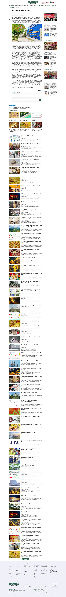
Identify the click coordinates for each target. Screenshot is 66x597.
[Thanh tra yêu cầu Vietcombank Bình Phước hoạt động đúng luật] (14, 506)
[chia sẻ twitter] (10, 13)
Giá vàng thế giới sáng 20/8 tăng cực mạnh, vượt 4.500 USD (31, 369)
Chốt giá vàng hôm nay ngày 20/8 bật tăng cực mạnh (31, 321)
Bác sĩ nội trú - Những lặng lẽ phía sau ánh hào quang (31, 144)
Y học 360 (24, 5)
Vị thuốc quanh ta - (46, 52)
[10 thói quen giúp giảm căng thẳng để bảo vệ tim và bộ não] (46, 57)
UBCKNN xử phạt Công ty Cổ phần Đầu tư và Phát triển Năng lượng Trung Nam (31, 226)
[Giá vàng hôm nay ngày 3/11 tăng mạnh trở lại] (25, 125)
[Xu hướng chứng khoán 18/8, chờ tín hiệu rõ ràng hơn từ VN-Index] (14, 474)
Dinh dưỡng (38, 5)
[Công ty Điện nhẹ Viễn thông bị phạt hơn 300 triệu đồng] (14, 443)
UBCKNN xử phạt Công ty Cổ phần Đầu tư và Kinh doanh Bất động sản (31, 194)
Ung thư (34, 573)
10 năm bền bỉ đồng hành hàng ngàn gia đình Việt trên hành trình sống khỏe (31, 329)
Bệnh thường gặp (35, 566)
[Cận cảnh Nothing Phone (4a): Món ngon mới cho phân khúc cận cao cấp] (14, 339)
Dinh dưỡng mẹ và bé (44, 565)
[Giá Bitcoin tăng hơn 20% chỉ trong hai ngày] (14, 268)
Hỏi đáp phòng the (43, 573)
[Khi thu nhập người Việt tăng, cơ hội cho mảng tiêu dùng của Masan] (14, 387)
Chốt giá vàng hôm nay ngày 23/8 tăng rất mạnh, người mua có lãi (31, 242)
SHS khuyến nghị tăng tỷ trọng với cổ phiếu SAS (31, 305)
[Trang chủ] (9, 5)
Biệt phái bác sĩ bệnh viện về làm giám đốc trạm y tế (31, 136)
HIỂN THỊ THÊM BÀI (25, 559)
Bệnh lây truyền (43, 576)
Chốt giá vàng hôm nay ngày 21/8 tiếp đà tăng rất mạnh (31, 274)
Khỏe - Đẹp (42, 5)
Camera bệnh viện (11, 576)
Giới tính (35, 5)
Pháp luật (10, 566)
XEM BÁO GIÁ (41, 589)
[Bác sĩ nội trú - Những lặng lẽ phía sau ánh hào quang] (14, 146)
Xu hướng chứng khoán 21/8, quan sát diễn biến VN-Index (31, 313)
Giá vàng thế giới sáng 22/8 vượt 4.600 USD (30, 257)
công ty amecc (27, 107)
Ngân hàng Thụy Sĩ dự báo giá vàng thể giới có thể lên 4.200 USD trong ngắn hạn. (14, 130)
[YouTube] (55, 583)
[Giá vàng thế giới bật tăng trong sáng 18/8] (14, 490)
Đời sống (51, 572)
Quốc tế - (22, 162)
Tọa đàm (17, 566)
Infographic (25, 575)
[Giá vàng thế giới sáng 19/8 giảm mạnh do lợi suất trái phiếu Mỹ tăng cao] (14, 403)
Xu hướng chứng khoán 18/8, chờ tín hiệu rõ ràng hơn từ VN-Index (31, 472)
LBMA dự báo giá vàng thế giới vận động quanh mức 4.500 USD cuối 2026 (31, 520)
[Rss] (56, 583)
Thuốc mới (17, 574)
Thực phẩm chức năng (44, 570)
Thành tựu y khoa (11, 572)
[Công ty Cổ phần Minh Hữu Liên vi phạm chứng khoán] (14, 514)
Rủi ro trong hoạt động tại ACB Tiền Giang (30, 392)
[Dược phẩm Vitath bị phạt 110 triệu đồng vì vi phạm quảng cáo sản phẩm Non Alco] (14, 292)
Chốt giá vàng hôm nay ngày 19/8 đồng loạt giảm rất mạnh (31, 377)
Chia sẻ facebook (12, 105)
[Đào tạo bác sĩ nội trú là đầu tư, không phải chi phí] (46, 87)
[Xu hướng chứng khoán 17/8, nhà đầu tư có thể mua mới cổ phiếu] (14, 530)
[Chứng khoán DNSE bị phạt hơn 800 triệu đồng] (14, 419)
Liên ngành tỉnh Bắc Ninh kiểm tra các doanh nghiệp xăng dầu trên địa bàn (30, 457)
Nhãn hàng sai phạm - (24, 291)
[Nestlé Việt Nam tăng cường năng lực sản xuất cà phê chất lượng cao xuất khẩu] (14, 212)
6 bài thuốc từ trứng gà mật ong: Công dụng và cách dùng (31, 168)
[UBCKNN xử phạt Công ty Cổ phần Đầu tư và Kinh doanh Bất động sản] (14, 196)
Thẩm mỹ (34, 577)
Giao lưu (17, 567)
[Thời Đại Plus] (52, 2)
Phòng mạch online (47, 5)
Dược (27, 5)
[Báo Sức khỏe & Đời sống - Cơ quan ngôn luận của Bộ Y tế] (33, 2)
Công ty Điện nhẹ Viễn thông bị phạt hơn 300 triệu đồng (31, 441)
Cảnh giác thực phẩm (44, 569)
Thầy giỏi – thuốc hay (26, 565)
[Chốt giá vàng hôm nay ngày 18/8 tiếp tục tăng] (14, 427)
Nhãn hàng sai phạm (19, 7)
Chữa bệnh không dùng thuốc (27, 569)
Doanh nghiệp (25, 7)
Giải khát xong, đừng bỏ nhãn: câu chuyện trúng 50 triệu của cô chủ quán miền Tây (31, 202)
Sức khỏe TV (21, 5)
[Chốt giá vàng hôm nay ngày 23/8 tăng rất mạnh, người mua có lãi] (14, 244)
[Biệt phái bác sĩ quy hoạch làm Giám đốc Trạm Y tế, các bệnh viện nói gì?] (46, 29)
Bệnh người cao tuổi (36, 565)
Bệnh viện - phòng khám (27, 566)
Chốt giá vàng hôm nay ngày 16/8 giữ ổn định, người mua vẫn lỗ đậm (30, 536)
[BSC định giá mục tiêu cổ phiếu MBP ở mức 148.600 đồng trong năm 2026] (14, 466)
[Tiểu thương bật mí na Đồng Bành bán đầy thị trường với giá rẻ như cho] (14, 451)
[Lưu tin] (10, 17)
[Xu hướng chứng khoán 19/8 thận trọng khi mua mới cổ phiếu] (14, 411)
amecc (23, 107)
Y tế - (22, 138)
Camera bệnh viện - (52, 36)
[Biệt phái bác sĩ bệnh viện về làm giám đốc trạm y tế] (14, 138)
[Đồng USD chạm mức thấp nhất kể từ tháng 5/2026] (14, 546)
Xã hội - (22, 154)
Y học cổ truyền (31, 5)
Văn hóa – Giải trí (52, 570)
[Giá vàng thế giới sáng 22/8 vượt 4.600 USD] (14, 260)
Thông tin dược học (18, 573)
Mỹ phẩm (34, 576)
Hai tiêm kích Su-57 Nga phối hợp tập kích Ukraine (30, 160)
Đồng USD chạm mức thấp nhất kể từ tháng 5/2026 (30, 544)
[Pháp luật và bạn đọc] (48, 3)
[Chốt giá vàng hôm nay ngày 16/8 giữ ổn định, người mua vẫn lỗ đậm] (14, 538)
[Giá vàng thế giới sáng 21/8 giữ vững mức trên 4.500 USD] (14, 300)
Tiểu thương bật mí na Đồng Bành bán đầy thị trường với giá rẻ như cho (30, 449)
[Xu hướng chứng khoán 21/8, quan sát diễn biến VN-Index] (14, 315)
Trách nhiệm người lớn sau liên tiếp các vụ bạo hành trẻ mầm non (53, 92)
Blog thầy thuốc (48, 69)
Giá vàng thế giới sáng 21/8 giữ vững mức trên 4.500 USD (30, 298)
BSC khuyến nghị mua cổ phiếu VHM (28, 432)
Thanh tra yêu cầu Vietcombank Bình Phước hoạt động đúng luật (31, 504)
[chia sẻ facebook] (10, 11)
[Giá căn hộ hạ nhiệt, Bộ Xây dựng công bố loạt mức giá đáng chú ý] (14, 284)
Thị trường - (23, 180)
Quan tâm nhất (14, 92)
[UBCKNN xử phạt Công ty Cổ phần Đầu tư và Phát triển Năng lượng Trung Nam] (14, 228)
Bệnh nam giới (35, 569)
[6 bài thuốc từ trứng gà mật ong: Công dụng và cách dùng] (14, 170)
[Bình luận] (10, 20)
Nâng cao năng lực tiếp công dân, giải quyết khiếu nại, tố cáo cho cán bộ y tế (50, 22)
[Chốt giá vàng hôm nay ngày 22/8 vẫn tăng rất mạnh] (14, 252)
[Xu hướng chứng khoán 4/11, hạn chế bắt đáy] (37, 115)
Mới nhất (18, 92)
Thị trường (52, 5)
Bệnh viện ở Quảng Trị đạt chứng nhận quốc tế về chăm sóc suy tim (53, 34)
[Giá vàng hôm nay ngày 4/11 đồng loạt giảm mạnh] (14, 115)
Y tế (11, 5)
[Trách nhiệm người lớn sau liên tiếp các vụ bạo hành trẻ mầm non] (46, 93)
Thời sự (13, 5)
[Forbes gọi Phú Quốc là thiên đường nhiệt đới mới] (25, 115)
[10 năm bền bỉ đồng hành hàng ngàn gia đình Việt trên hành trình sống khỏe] (14, 331)
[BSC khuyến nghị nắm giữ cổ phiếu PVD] (14, 363)
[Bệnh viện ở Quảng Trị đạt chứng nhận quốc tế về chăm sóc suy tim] (46, 34)
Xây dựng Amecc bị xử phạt (17, 107)
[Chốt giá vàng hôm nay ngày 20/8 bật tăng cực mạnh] (14, 323)
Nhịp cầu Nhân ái (52, 569)
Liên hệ (55, 585)
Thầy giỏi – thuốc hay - (24, 170)
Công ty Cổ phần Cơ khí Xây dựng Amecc (19, 108)
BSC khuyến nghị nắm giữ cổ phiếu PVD (29, 360)
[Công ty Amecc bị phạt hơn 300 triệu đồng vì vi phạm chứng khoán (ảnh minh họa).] (27, 32)
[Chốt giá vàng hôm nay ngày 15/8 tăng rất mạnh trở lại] (14, 554)
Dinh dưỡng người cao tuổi (44, 566)
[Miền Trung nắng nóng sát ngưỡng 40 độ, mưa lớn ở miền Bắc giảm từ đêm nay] (14, 154)
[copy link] (10, 15)
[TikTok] (53, 583)
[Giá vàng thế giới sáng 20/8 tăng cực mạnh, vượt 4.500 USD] (14, 371)
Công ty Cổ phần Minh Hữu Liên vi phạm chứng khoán (31, 512)
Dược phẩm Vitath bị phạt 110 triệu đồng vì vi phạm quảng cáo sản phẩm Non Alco (30, 290)
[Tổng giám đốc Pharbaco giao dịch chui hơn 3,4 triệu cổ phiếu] (14, 347)
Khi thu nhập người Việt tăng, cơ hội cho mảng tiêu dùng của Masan (30, 385)
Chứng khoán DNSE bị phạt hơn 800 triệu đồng (30, 416)
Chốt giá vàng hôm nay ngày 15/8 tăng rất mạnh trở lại (31, 552)
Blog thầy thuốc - (23, 146)
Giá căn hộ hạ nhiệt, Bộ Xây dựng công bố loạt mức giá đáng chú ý (30, 282)
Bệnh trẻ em (35, 570)
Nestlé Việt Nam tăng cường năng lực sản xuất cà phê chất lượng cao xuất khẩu (31, 210)
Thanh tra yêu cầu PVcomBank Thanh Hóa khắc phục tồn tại (31, 186)
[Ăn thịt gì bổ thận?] (50, 46)
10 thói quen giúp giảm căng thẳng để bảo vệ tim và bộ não (53, 57)
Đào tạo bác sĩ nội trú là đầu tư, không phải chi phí (53, 87)
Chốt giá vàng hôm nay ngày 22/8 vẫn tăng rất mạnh (30, 250)
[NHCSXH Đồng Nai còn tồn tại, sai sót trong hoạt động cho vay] (14, 482)
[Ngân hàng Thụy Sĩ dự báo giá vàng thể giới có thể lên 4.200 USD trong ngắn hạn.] (14, 125)
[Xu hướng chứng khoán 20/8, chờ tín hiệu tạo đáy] (14, 355)
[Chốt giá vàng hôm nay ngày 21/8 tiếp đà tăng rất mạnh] (14, 276)
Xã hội (9, 565)
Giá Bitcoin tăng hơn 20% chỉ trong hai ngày (30, 265)
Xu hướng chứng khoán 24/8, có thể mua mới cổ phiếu (31, 234)
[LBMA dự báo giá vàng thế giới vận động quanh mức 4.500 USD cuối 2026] (14, 522)
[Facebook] (54, 583)
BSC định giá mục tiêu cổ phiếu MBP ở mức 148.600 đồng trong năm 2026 (30, 464)
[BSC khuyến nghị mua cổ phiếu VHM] (14, 435)
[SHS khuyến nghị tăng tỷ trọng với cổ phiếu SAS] (14, 308)
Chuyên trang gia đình (53, 571)
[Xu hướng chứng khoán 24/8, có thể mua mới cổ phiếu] (14, 236)
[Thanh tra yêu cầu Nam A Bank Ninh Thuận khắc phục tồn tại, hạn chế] (14, 220)
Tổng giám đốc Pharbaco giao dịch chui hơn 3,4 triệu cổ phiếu (31, 345)
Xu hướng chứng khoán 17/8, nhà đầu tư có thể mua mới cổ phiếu (31, 528)
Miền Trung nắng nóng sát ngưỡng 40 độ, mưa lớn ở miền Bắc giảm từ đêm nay (31, 152)
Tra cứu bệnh (17, 5)
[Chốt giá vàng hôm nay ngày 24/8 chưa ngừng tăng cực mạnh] (14, 180)
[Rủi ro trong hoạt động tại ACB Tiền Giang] (14, 395)
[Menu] (55, 5)
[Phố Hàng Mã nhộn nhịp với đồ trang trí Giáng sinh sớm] (37, 125)
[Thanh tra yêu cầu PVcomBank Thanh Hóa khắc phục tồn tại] (14, 188)
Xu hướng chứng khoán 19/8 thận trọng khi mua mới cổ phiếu (31, 409)
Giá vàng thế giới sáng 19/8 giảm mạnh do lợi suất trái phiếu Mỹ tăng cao (30, 401)
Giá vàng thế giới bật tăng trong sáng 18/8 (30, 487)
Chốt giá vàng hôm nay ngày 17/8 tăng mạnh (30, 495)
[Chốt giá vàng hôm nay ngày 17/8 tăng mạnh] (14, 498)
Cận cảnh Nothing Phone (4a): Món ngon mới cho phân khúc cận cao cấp (31, 337)
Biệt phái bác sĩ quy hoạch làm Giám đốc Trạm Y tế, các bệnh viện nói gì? (53, 29)
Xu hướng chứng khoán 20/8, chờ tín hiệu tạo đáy (31, 352)
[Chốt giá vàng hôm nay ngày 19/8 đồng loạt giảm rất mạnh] (14, 379)
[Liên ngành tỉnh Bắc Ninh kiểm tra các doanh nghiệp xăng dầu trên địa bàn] (14, 459)
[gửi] (40, 100)
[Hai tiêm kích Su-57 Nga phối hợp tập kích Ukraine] (14, 162)
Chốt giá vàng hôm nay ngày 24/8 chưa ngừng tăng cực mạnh (30, 178)
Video (24, 574)
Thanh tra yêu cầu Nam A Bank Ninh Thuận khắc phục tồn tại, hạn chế (31, 218)
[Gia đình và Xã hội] (43, 3)
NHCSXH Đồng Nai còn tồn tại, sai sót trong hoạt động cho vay (31, 480)
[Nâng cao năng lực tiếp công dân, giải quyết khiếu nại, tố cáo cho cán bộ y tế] (50, 17)
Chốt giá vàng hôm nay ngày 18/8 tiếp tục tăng (31, 424)
